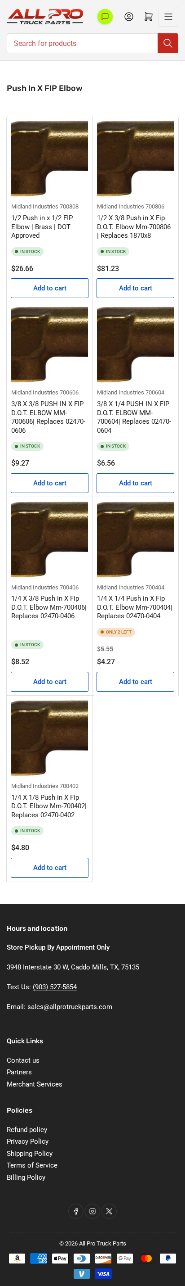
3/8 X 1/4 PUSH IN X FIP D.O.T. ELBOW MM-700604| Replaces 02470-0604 (134, 417)
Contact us (23, 1060)
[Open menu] (168, 17)
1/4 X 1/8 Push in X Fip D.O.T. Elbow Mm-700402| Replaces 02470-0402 (49, 806)
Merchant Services (34, 1084)
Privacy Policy (27, 1141)
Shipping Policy (30, 1154)
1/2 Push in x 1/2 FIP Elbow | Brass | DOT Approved (42, 227)
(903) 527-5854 (55, 987)
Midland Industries (34, 206)
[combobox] (92, 43)
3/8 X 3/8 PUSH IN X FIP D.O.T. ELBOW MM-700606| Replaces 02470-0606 (48, 417)
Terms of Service (32, 1165)
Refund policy (27, 1130)
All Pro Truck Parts (102, 1243)
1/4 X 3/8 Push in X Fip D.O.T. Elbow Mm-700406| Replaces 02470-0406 (49, 607)
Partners (19, 1072)
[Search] (168, 43)
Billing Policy (26, 1177)
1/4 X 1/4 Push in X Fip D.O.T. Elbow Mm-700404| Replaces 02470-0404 (134, 607)
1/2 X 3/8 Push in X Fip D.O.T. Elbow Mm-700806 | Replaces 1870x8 (134, 227)
